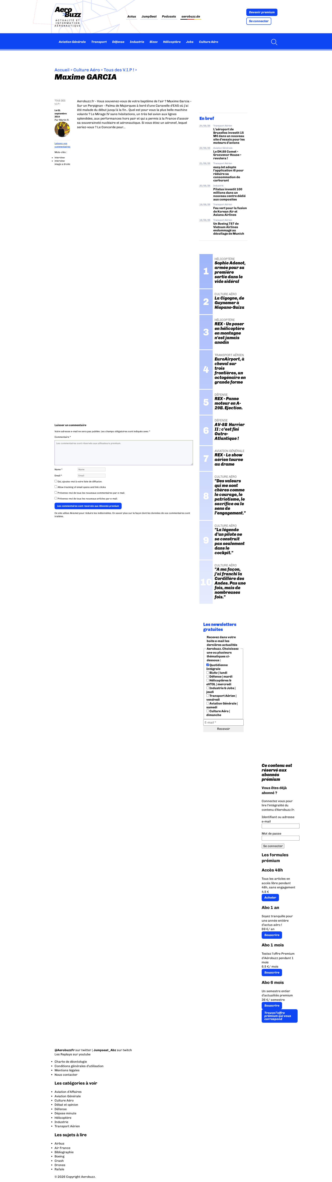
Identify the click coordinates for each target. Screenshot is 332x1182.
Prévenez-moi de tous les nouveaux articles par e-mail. (88, 498)
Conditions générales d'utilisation (79, 1066)
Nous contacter (66, 1075)
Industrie (137, 42)
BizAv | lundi (218, 672)
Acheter (270, 897)
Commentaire (63, 437)
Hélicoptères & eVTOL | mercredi (218, 682)
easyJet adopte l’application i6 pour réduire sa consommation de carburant (228, 173)
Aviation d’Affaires (68, 1092)
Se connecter (259, 21)
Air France (62, 1148)
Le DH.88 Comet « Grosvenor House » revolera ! (227, 155)
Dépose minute (65, 1113)
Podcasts (169, 16)
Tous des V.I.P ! (119, 69)
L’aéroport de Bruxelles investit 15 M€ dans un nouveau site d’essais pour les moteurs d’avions (229, 136)
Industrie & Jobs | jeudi (221, 690)
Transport (99, 42)
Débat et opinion (66, 1104)
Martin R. (64, 120)
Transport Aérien (222, 125)
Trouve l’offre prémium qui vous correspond (277, 1016)
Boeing (59, 1156)
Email (58, 475)
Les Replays (63, 1054)
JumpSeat (149, 16)
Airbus (59, 1143)
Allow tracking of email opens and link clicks (81, 487)
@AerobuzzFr (65, 1050)
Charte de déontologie (71, 1061)
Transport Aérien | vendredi (221, 697)
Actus (131, 16)
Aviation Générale (72, 42)
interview (60, 157)
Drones (60, 1165)
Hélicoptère (172, 42)
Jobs (189, 42)
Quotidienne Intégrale (217, 667)
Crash (59, 1161)
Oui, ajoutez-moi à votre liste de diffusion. (79, 481)
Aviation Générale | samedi (222, 705)
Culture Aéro (208, 42)
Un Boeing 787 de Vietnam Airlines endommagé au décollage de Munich (228, 228)
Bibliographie (64, 1152)
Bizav (154, 42)
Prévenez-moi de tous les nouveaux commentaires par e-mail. (91, 493)
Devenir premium (262, 12)
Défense (118, 42)
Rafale (59, 1169)
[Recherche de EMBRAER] (273, 41)
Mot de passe (271, 833)
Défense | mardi (220, 676)
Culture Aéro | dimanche (218, 713)
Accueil (62, 69)
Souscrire (271, 935)
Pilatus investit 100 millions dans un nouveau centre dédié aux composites (229, 194)
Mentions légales (67, 1070)
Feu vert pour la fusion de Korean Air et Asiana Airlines (230, 211)
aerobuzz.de (191, 16)
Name (58, 469)
